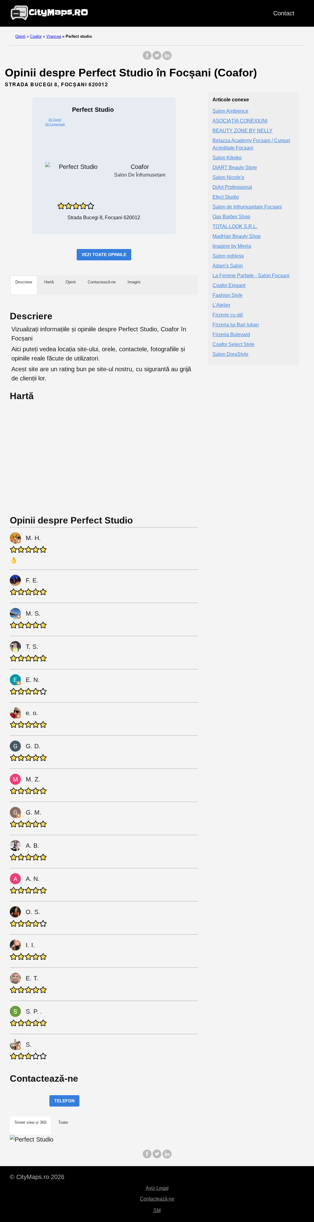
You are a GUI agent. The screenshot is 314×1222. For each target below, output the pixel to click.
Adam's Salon (228, 265)
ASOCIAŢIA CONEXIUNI (240, 120)
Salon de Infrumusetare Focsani (247, 206)
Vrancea (53, 36)
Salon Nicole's (228, 177)
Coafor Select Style (234, 344)
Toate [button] (63, 1122)
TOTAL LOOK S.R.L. (235, 226)
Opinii (20, 36)
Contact (283, 13)
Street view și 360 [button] (30, 1122)
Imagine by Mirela (232, 246)
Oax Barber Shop (231, 216)
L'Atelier (221, 305)
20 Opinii (54, 119)
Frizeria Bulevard (231, 334)
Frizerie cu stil (228, 314)
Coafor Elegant (229, 285)
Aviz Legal (157, 1188)
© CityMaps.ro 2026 (37, 1176)
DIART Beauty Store (235, 167)
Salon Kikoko (227, 157)
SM (157, 1210)
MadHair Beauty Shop (237, 236)
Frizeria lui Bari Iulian (236, 324)
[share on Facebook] (147, 58)
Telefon (64, 1100)
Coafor (36, 36)
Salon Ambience (230, 111)
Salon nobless (228, 256)
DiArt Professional (232, 187)
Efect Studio (226, 197)
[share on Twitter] (157, 58)
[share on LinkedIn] (167, 58)
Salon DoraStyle (230, 354)
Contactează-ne (157, 1198)
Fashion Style (228, 295)
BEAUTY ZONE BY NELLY (243, 130)
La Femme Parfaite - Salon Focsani (251, 275)
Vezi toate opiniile (104, 254)
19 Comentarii (55, 124)
